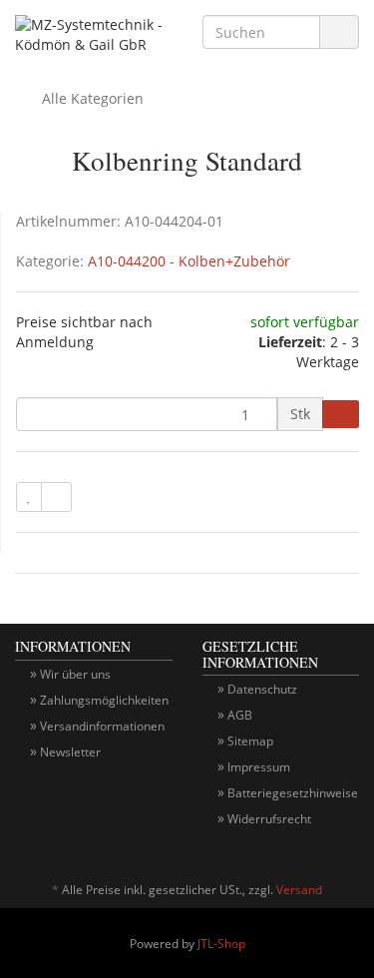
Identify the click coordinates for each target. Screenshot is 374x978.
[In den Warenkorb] (340, 414)
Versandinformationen (102, 726)
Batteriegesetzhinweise (292, 792)
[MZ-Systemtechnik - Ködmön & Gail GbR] (94, 37)
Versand (299, 889)
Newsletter (70, 751)
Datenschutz (262, 689)
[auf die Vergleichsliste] (56, 497)
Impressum (258, 766)
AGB (239, 715)
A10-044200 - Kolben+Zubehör (189, 260)
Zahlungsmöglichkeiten (104, 700)
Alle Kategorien (91, 98)
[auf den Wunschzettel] (29, 497)
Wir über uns (75, 674)
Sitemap (250, 741)
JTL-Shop (221, 943)
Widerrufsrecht (269, 818)
